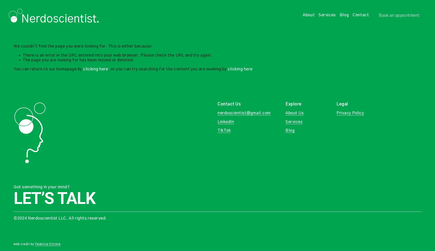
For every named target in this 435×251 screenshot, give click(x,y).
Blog (344, 15)
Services (327, 15)
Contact (361, 15)
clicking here (95, 69)
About (309, 15)
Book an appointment (399, 16)
